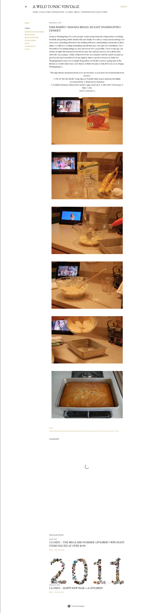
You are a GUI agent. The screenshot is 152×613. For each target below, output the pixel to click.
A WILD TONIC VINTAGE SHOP (51, 12)
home (27, 43)
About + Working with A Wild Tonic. (91, 12)
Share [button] (27, 23)
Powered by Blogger (77, 606)
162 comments (59, 592)
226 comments (59, 550)
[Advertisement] (87, 513)
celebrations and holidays (34, 32)
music (27, 49)
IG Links (69, 12)
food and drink (30, 40)
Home (35, 12)
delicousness (30, 35)
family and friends (31, 38)
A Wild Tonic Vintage (56, 6)
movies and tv (30, 46)
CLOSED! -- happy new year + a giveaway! (76, 588)
